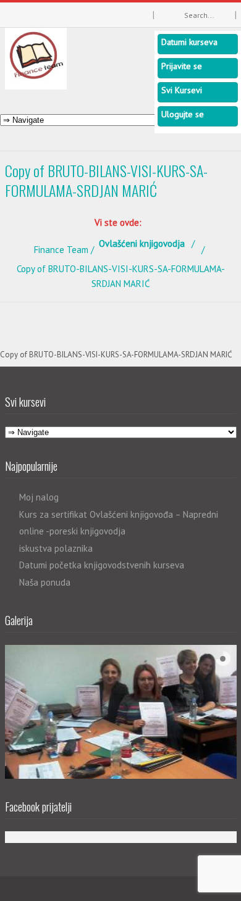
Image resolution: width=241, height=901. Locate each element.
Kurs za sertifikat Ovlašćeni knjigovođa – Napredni (118, 514)
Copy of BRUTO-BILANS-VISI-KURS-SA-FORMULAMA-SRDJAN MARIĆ (116, 354)
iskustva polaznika (56, 548)
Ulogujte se (182, 114)
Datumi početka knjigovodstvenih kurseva (101, 565)
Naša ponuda (44, 582)
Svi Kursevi (181, 90)
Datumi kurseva (189, 42)
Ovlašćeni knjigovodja (142, 243)
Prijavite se (181, 66)
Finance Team (61, 249)
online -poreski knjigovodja (72, 531)
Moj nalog (39, 497)
